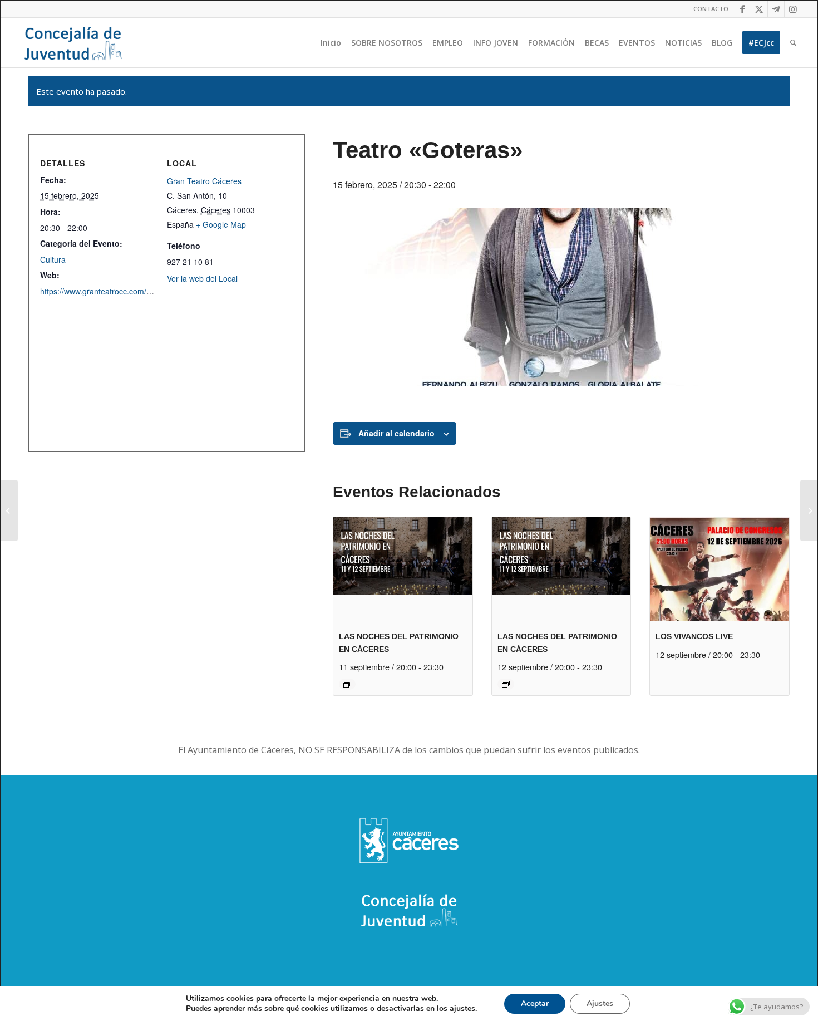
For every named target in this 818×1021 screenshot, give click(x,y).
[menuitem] (708, 9)
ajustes (462, 1009)
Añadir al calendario (396, 433)
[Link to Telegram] (776, 9)
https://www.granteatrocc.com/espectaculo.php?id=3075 (138, 291)
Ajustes (600, 1003)
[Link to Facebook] (743, 9)
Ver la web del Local (202, 278)
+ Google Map (221, 224)
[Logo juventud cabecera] (73, 42)
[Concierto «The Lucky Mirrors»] (9, 510)
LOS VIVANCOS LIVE (694, 636)
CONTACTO (710, 8)
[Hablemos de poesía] (808, 510)
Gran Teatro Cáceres (204, 180)
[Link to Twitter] (759, 9)
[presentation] (402, 569)
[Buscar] (793, 42)
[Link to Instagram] (793, 9)
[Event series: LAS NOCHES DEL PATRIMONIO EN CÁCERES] (347, 684)
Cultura (53, 259)
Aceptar (535, 1003)
